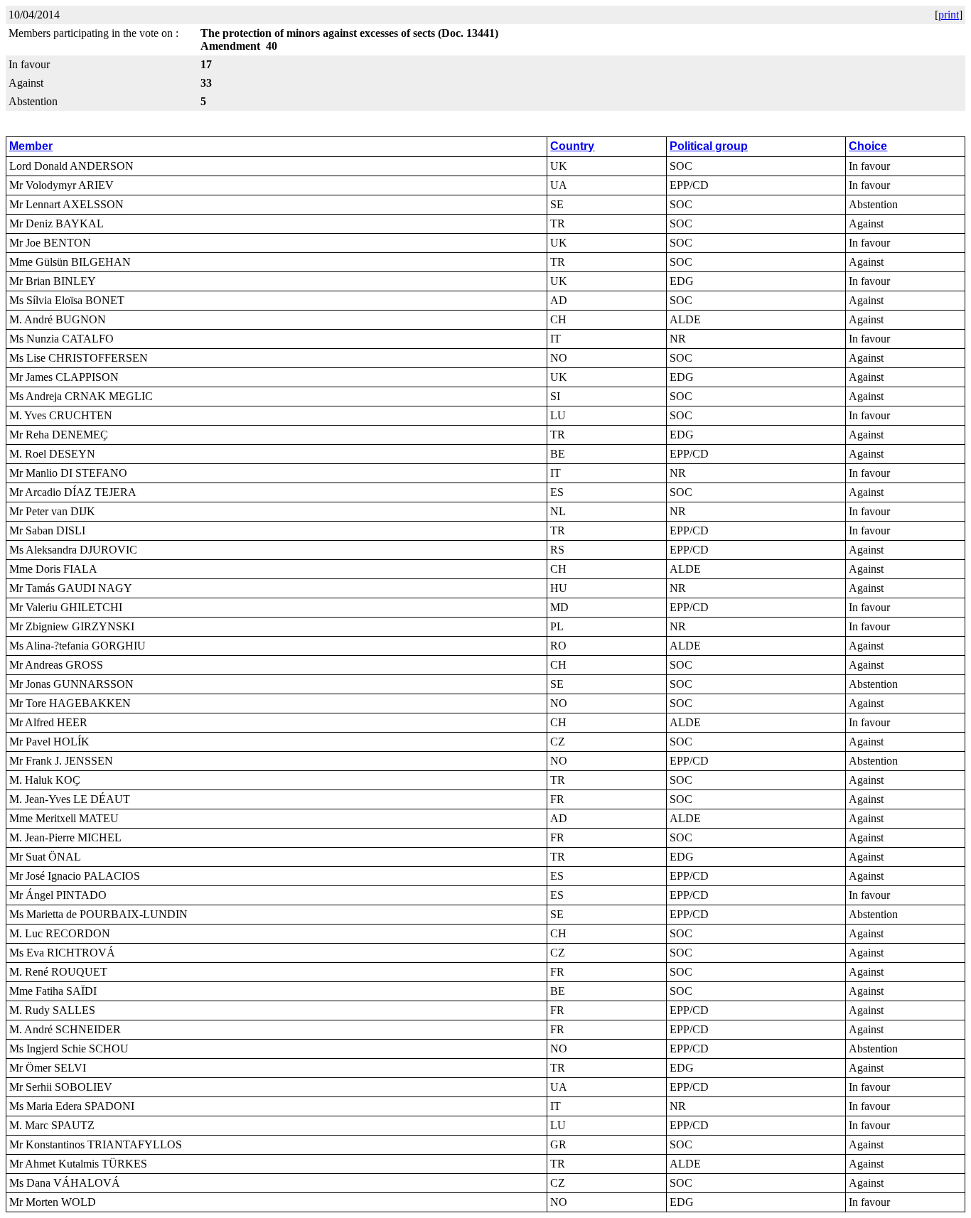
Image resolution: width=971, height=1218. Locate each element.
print (948, 15)
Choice (868, 146)
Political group (709, 146)
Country (572, 146)
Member (31, 146)
